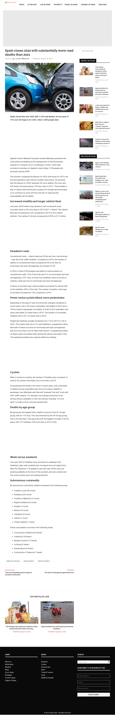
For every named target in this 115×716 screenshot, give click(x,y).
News (21, 5)
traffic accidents (44, 561)
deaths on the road (13, 561)
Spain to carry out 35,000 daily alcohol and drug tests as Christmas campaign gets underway (102, 196)
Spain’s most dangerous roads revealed (101, 229)
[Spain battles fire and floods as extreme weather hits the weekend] (57, 612)
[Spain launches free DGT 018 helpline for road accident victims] (86, 179)
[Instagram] (104, 14)
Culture (43, 664)
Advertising (9, 664)
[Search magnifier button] (109, 662)
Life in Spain (45, 5)
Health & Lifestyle (47, 678)
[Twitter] (101, 14)
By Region (32, 5)
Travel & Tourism (47, 672)
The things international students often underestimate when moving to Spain (101, 72)
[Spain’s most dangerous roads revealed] (86, 230)
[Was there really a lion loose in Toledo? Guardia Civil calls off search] (86, 125)
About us (8, 662)
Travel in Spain (70, 5)
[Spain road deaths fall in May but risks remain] (86, 166)
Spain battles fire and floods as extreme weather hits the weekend (101, 91)
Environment (45, 667)
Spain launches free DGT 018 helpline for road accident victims (101, 179)
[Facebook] (99, 14)
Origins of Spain (88, 5)
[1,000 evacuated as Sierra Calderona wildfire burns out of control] (86, 108)
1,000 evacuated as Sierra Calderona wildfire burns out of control (102, 108)
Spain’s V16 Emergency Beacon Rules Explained (102, 214)
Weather (103, 5)
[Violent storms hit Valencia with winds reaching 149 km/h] (86, 142)
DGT (31, 165)
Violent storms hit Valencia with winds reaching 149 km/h (102, 141)
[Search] (109, 14)
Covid (43, 675)
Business (44, 662)
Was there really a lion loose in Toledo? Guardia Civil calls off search (102, 125)
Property (58, 5)
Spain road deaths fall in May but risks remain (102, 165)
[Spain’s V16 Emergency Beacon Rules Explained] (86, 215)
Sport (43, 670)
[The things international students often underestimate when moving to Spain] (21, 612)
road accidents (29, 561)
